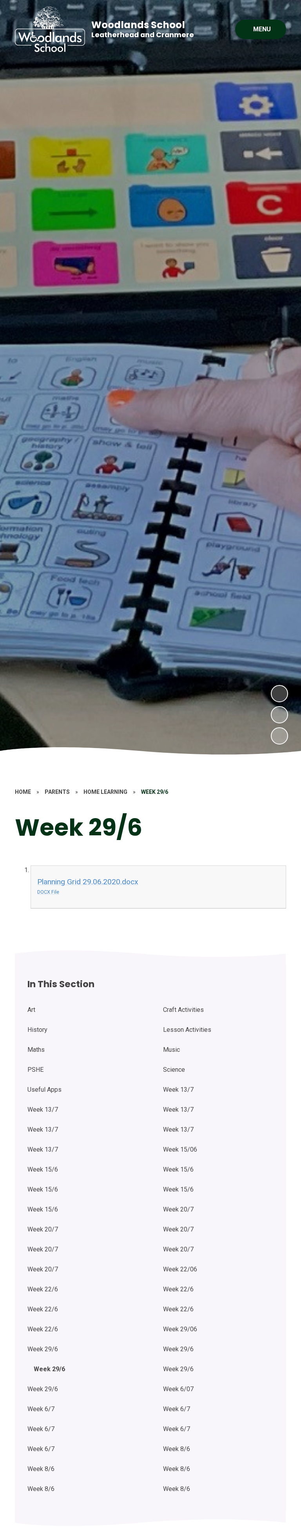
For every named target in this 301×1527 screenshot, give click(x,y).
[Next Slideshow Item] (279, 693)
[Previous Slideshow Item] (279, 714)
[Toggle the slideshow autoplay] (279, 736)
